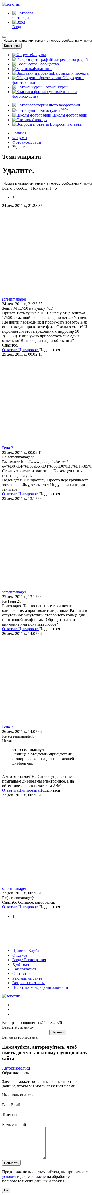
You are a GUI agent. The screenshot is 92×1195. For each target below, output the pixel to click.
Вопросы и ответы (65, 124)
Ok (6, 1190)
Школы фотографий (69, 115)
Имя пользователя (17, 1095)
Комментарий (14, 1124)
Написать (11, 1163)
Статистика (22, 973)
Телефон (9, 1114)
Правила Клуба (25, 950)
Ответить (10, 350)
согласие (38, 1176)
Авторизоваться (16, 1068)
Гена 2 (7, 448)
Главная (19, 133)
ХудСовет (20, 964)
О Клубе (19, 955)
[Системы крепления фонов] (46, 942)
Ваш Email (11, 1104)
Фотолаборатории (64, 105)
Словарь (39, 120)
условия (9, 1176)
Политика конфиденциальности (40, 987)
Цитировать (28, 350)
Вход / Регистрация (29, 960)
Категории (12, 46)
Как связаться (24, 969)
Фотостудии (53, 110)
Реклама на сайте (27, 978)
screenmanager (14, 299)
